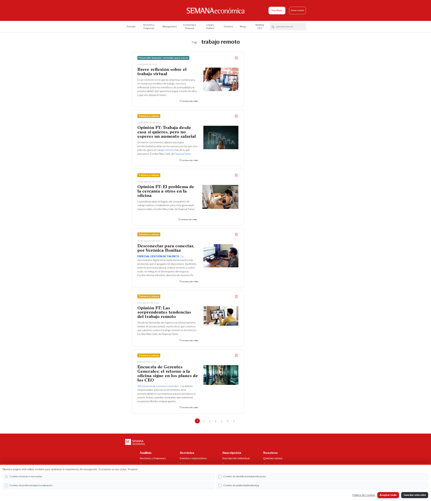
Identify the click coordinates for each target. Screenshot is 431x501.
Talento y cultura (149, 116)
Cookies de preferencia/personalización (31, 485)
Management (170, 26)
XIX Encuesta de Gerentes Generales (158, 386)
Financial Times (183, 154)
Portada (131, 26)
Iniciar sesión (297, 10)
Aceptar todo (388, 495)
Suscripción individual (236, 458)
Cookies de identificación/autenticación (244, 476)
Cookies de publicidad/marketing (241, 485)
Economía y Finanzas (190, 27)
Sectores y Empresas (149, 27)
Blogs (243, 26)
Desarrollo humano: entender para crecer (163, 58)
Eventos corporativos (193, 458)
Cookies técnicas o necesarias (26, 476)
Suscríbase (277, 10)
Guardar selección (415, 495)
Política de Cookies (364, 495)
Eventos (228, 26)
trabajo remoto (165, 150)
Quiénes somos (272, 458)
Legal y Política (210, 27)
